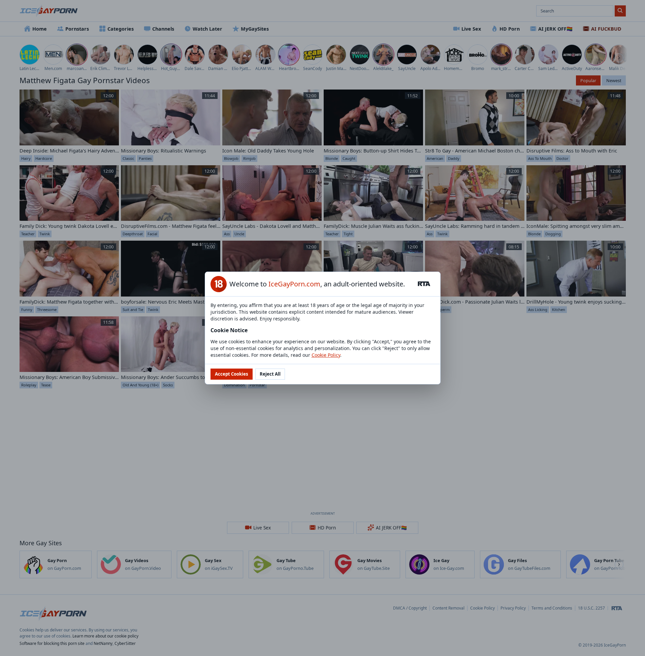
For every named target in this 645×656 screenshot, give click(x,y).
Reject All (270, 374)
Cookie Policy (326, 355)
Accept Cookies (231, 374)
